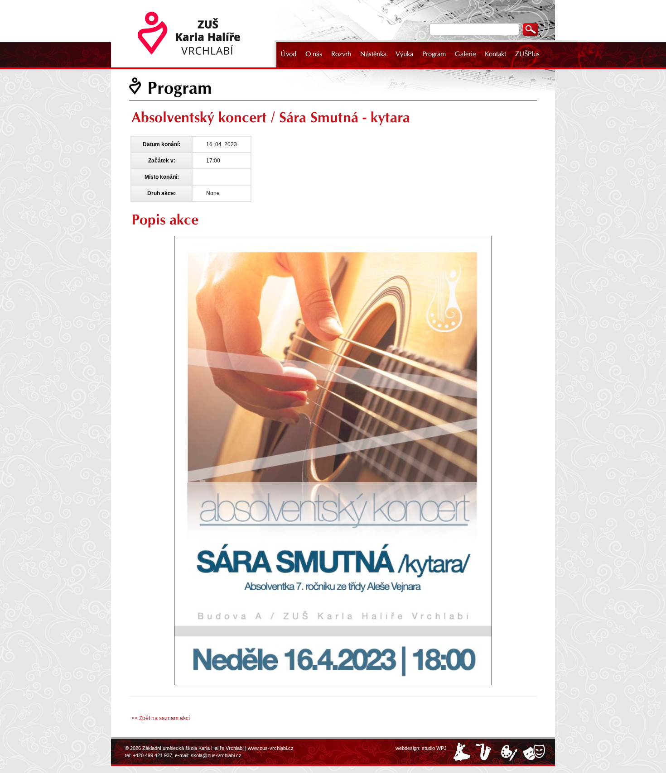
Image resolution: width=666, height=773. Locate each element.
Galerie (465, 54)
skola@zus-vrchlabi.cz (216, 755)
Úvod (288, 54)
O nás (313, 54)
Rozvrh (341, 54)
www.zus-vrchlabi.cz (271, 748)
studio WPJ (434, 748)
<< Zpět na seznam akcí (160, 718)
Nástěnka (373, 54)
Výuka (404, 54)
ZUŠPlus (527, 54)
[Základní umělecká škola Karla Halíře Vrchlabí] (195, 34)
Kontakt (495, 54)
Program (434, 54)
